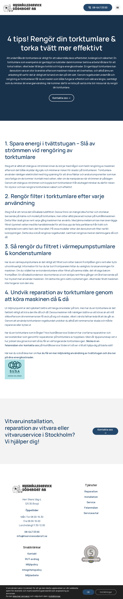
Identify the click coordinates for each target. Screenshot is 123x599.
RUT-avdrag (32, 559)
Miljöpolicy (32, 564)
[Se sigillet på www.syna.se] (91, 554)
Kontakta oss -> (61, 98)
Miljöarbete (32, 575)
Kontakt (32, 553)
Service (91, 502)
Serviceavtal (91, 513)
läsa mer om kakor (21, 596)
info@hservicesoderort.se (32, 536)
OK (88, 592)
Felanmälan (91, 507)
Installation (91, 497)
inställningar (54, 596)
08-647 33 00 (31, 532)
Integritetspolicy (32, 570)
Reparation (91, 491)
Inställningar (106, 592)
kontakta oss (31, 345)
